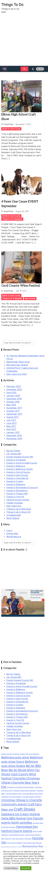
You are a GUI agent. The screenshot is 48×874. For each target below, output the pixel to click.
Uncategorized (13, 515)
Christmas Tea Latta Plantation (11, 797)
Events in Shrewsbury (17, 490)
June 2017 (11, 423)
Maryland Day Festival (17, 365)
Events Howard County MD (19, 457)
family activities (21, 822)
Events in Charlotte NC (17, 478)
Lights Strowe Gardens (33, 835)
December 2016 (14, 435)
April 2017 (11, 429)
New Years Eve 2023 (16, 374)
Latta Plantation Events (16, 835)
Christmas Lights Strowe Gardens (24, 790)
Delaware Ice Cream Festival (20, 814)
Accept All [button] (26, 868)
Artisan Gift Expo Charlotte (10, 754)
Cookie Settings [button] (11, 868)
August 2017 (12, 417)
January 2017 (13, 432)
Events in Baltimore (15, 466)
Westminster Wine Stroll (18, 362)
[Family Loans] (22, 616)
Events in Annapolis (16, 460)
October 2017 (13, 411)
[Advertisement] (24, 41)
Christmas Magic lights (14, 793)
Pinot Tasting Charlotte (15, 843)
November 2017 (14, 408)
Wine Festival (30, 298)
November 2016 (14, 438)
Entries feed (12, 533)
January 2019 (13, 395)
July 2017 (11, 420)
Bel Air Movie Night (21, 770)
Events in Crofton (14, 481)
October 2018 (13, 401)
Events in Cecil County (11, 129)
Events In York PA (15, 496)
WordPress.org (13, 536)
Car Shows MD (13, 453)
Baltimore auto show (15, 757)
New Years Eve (13, 506)
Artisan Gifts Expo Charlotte (29, 754)
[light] (38, 69)
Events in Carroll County (18, 472)
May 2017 (11, 426)
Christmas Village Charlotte (32, 797)
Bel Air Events (13, 450)
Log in (9, 530)
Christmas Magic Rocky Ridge (32, 793)
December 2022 (14, 389)
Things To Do (12, 4)
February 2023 (13, 386)
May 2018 (11, 405)
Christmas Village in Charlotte (21, 800)
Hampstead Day (27, 826)
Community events (14, 804)
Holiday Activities (14, 503)
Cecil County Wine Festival (20, 285)
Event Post (8, 124)
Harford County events (16, 830)
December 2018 (14, 398)
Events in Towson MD (17, 493)
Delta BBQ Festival (13, 818)
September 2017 (14, 414)
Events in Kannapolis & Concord (22, 487)
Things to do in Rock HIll (18, 512)
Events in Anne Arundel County (21, 463)
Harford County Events (17, 499)
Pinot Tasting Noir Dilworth (32, 843)
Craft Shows (24, 809)
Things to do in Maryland (12, 219)
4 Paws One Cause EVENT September (19, 204)
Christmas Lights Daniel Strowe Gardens (20, 787)
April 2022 (11, 392)
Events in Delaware (15, 484)
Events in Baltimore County (19, 469)
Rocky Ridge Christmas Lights (11, 847)
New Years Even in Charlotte (21, 838)
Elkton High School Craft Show (18, 117)
